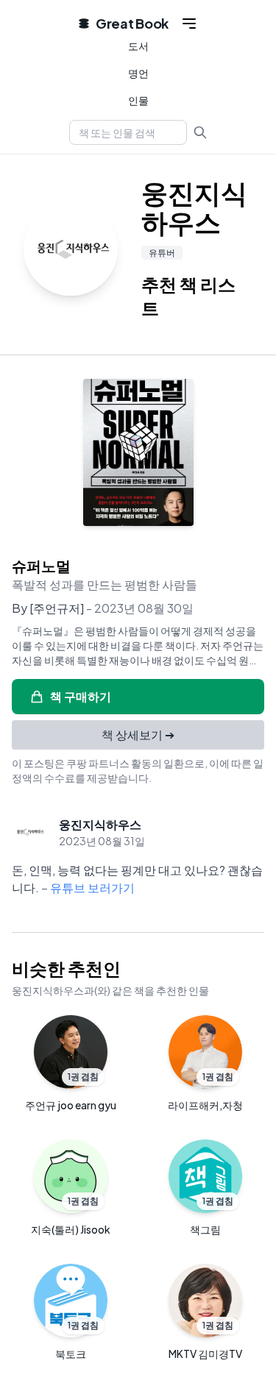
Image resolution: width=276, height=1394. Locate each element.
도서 (138, 45)
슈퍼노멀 (41, 565)
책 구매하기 (80, 696)
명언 (138, 72)
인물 (138, 100)
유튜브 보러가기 (92, 887)
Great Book (132, 23)
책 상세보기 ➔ (138, 734)
